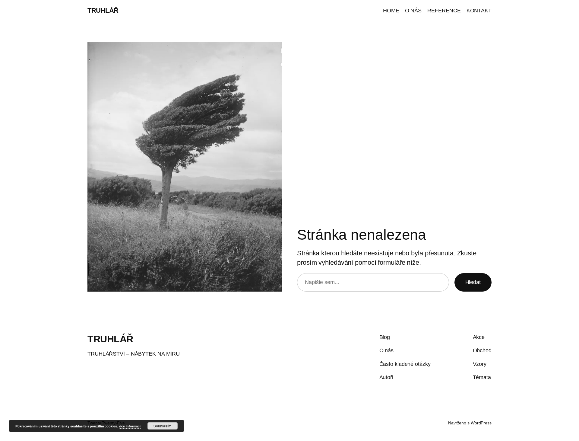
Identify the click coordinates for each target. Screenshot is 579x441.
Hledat (473, 282)
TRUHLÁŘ (103, 10)
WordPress (481, 422)
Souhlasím (162, 426)
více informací (130, 426)
